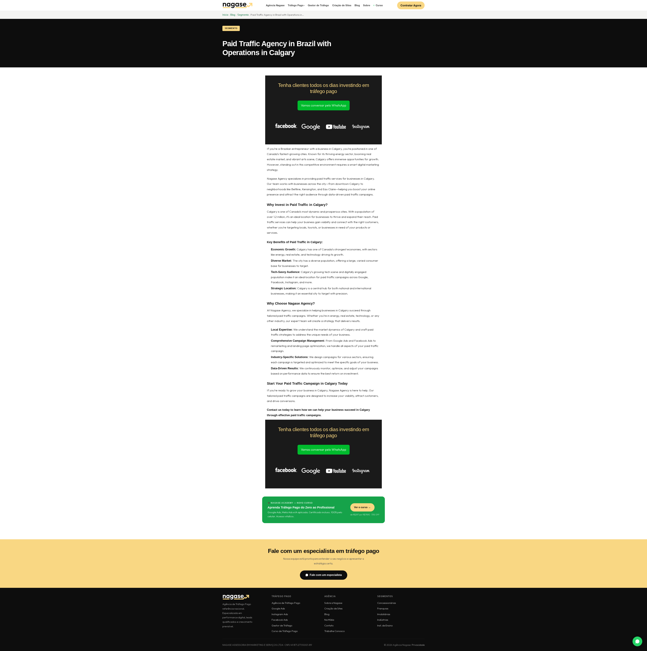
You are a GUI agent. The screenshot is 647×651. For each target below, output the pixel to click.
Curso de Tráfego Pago (285, 631)
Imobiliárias (383, 614)
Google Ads (278, 608)
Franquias (382, 608)
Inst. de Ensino (385, 625)
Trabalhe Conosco (334, 631)
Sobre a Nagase (333, 602)
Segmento (243, 14)
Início (225, 14)
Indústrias (382, 619)
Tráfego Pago (295, 5)
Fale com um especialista (326, 575)
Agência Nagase (275, 5)
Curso (379, 5)
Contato (329, 625)
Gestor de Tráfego (318, 5)
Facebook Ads (280, 619)
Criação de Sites (341, 5)
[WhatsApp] (637, 641)
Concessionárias (386, 602)
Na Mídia (329, 619)
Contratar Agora (410, 5)
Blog (357, 5)
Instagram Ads (280, 614)
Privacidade (418, 644)
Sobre (366, 5)
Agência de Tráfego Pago (286, 602)
